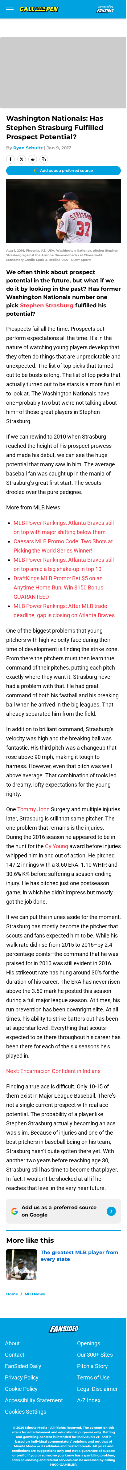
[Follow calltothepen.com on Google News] (111, 1211)
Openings (88, 1343)
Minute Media (36, 1428)
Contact (14, 1354)
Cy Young (56, 846)
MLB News (35, 1294)
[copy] (43, 159)
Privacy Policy (22, 1377)
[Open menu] (10, 9)
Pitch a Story (92, 1366)
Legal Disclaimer (97, 1389)
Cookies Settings (25, 1411)
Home (12, 1294)
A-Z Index (88, 1400)
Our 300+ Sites (95, 1354)
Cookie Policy (21, 1389)
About (12, 1343)
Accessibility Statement (34, 1400)
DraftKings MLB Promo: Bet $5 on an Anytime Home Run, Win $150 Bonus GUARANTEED (58, 587)
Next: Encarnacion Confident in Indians (53, 1071)
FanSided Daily (23, 1366)
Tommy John (33, 809)
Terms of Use (93, 1377)
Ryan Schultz (28, 148)
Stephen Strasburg (47, 305)
